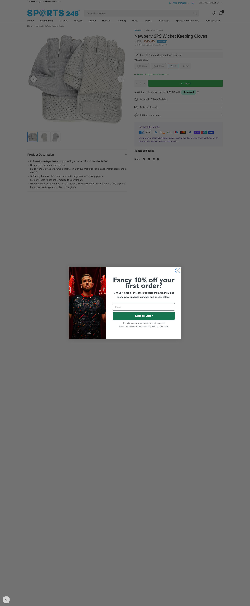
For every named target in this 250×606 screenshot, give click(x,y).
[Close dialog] (177, 270)
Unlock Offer (144, 316)
